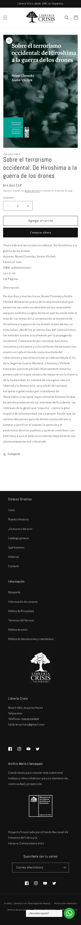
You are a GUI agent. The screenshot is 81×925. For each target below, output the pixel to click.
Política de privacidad (18, 910)
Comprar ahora (40, 232)
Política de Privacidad (21, 611)
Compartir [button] (14, 454)
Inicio (11, 510)
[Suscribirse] (64, 867)
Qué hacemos (16, 547)
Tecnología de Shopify (39, 903)
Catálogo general (18, 538)
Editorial (13, 557)
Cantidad (8, 197)
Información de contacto (23, 601)
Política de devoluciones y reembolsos (30, 639)
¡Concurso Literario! (20, 529)
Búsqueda (14, 592)
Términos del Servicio (21, 620)
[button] (5, 17)
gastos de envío (32, 191)
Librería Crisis (20, 903)
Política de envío (18, 629)
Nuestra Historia (18, 519)
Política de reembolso (65, 903)
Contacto (13, 566)
